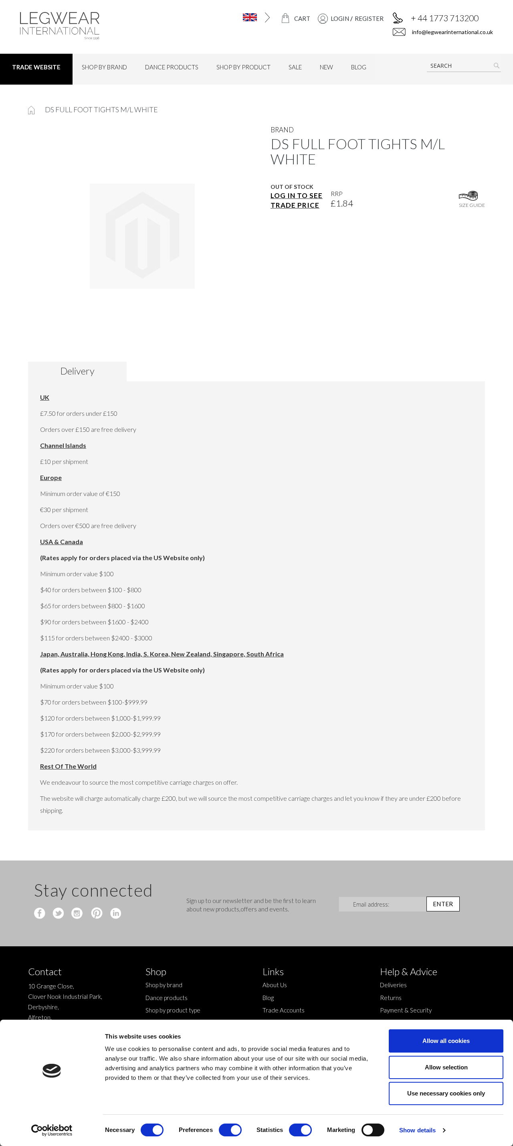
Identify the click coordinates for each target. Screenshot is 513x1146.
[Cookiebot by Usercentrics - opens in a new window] (52, 1130)
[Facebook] (40, 913)
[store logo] (74, 26)
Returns (391, 997)
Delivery (77, 371)
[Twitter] (59, 913)
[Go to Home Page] (32, 109)
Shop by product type (172, 1010)
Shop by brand (163, 984)
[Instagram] (77, 913)
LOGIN (340, 18)
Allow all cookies (446, 1040)
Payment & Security (406, 1010)
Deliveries (393, 984)
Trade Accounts (284, 1010)
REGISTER (369, 18)
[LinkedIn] (114, 913)
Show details (417, 1130)
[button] (245, 17)
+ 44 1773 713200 (445, 18)
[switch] (230, 1130)
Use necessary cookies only (446, 1093)
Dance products (166, 997)
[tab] (80, 371)
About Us (275, 984)
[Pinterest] (96, 913)
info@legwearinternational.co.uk (452, 31)
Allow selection (446, 1067)
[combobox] (464, 65)
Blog (268, 997)
